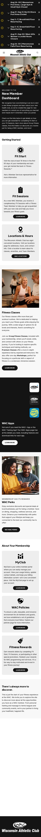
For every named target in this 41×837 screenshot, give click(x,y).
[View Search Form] (37, 52)
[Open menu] (4, 52)
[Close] (39, 3)
